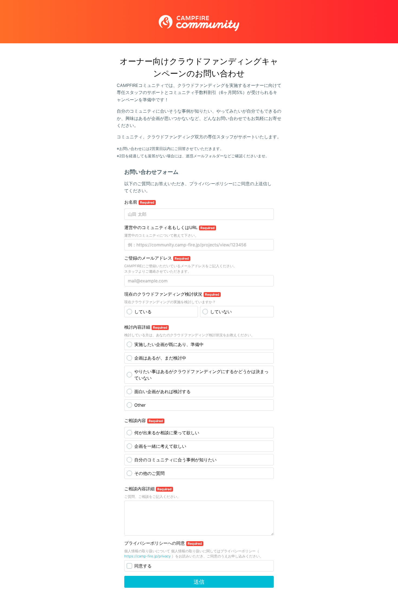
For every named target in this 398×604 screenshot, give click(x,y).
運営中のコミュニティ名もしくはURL (169, 227)
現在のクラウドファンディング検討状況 (171, 294)
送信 (199, 582)
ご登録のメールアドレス (156, 258)
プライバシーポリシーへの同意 (163, 543)
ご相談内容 (143, 420)
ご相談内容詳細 (148, 488)
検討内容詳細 (145, 327)
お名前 (139, 202)
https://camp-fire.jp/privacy (147, 556)
